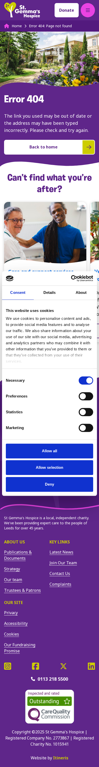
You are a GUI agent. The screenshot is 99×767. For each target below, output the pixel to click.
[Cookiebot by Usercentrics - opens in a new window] (71, 278)
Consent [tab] (17, 292)
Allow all (49, 451)
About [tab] (81, 292)
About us (14, 542)
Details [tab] (49, 292)
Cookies (11, 634)
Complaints (60, 584)
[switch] (86, 396)
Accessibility (16, 623)
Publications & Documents (18, 555)
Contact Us (60, 573)
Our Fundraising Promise (19, 648)
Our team (13, 579)
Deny (49, 484)
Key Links (60, 542)
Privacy (11, 612)
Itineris (60, 758)
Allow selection (49, 467)
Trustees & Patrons (22, 590)
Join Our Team (63, 563)
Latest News (61, 552)
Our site (13, 602)
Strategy (12, 569)
